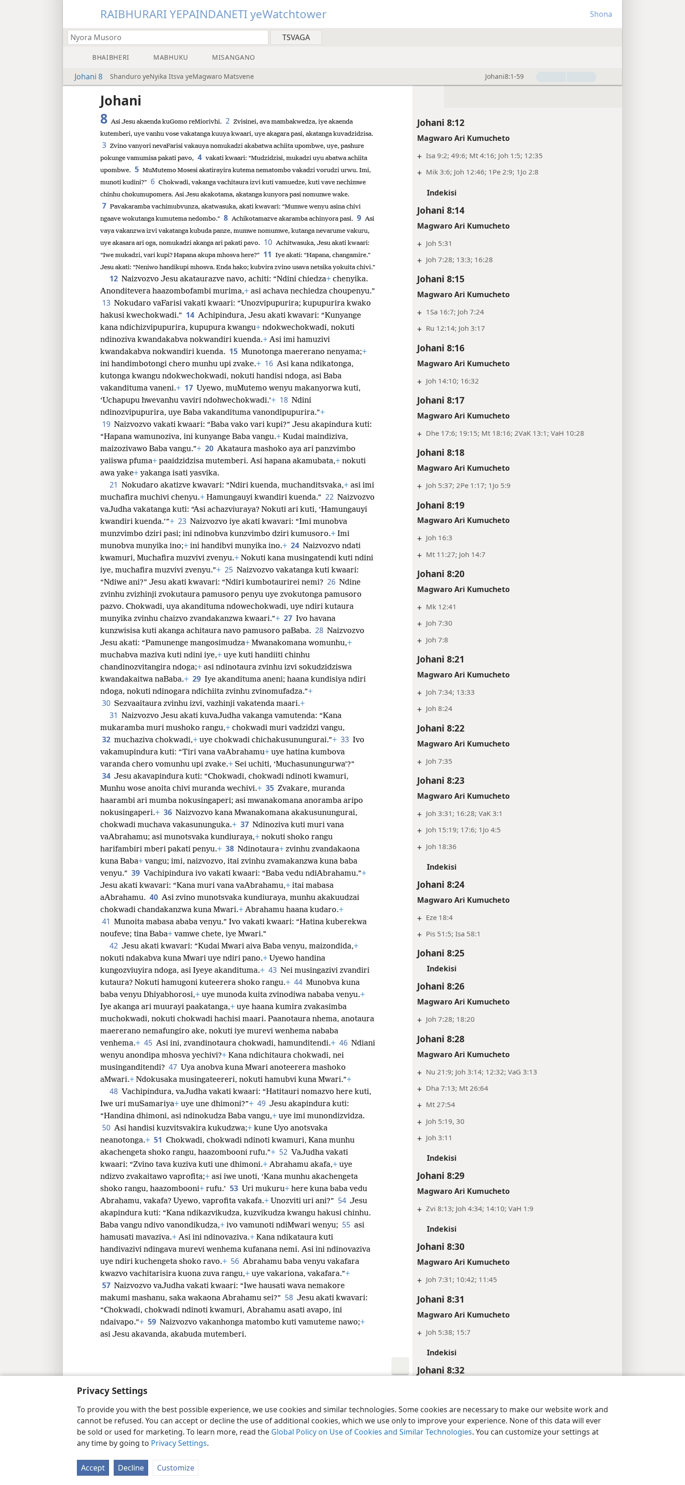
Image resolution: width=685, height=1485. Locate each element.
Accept (93, 1468)
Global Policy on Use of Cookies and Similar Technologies (371, 1432)
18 (285, 400)
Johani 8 (89, 76)
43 (273, 970)
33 (346, 739)
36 (169, 812)
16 (270, 363)
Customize (175, 1468)
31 (115, 715)
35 (271, 788)
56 (236, 1261)
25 (230, 570)
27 (289, 618)
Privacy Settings (179, 1443)
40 (155, 897)
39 (136, 873)
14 (191, 315)
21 (115, 485)
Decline (131, 1468)
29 (197, 679)
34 (107, 776)
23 (183, 521)
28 (320, 630)
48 (115, 1091)
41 (107, 921)
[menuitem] (611, 36)
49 (262, 1103)
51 (159, 1140)
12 (115, 278)
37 (245, 824)
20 (210, 448)
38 (231, 849)
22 (330, 497)
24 (296, 545)
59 (153, 1322)
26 (332, 582)
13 (107, 303)
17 (190, 388)
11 (268, 254)
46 (344, 1043)
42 (115, 946)
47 (174, 1067)
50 (107, 1127)
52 (284, 1152)
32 (107, 739)
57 (107, 1285)
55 (347, 1225)
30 (107, 703)
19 (107, 424)
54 (343, 1200)
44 (299, 982)
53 (235, 1188)
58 (290, 1297)
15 (234, 351)
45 (149, 1043)
